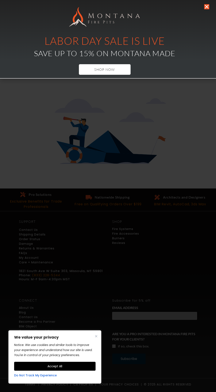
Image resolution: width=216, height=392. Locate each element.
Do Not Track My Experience (35, 375)
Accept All (54, 366)
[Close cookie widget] (96, 336)
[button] (206, 6)
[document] (108, 196)
